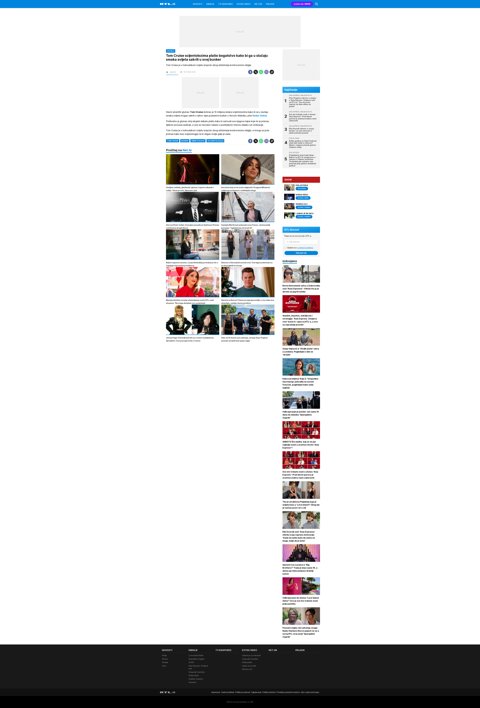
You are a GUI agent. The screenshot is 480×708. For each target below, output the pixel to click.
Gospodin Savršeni (197, 672)
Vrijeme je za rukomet (251, 655)
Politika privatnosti (242, 692)
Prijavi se (301, 253)
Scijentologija (215, 141)
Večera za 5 (247, 669)
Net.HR (258, 4)
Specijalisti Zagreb (196, 659)
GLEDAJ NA (299, 4)
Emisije (210, 4)
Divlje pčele (194, 675)
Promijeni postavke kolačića (288, 692)
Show (288, 179)
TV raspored (225, 4)
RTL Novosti (291, 229)
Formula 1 (192, 682)
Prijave (270, 4)
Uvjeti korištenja (227, 692)
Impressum (215, 692)
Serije (164, 655)
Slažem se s (300, 248)
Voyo (164, 666)
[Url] (272, 72)
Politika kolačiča (269, 692)
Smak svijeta (197, 141)
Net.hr (187, 150)
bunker (184, 141)
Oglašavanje (256, 692)
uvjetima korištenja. (305, 248)
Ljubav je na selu (249, 666)
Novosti (197, 4)
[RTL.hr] (167, 4)
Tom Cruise (172, 141)
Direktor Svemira (196, 679)
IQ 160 (191, 662)
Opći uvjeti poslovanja (310, 692)
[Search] (316, 4)
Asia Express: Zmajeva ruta (198, 667)
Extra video (243, 4)
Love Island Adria (196, 655)
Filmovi (165, 659)
